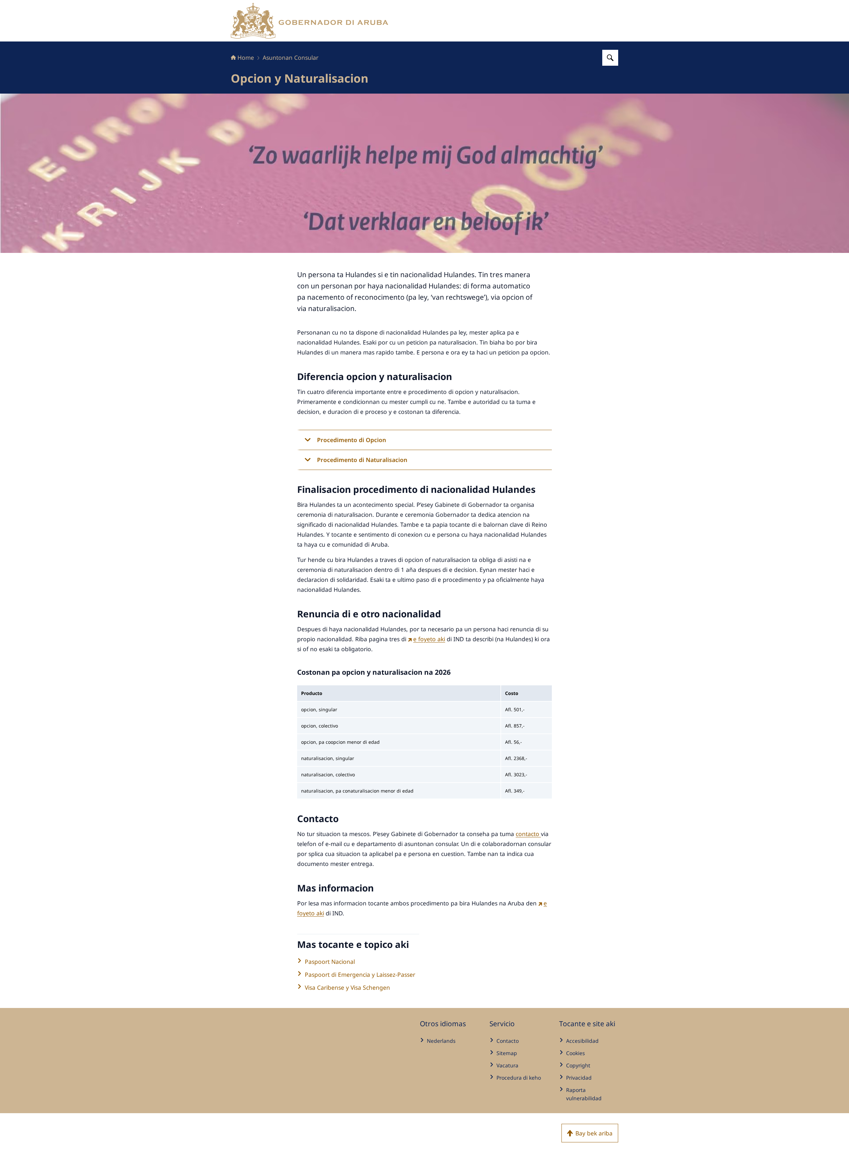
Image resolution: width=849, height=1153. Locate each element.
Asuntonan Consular (290, 57)
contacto (528, 834)
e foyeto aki (429, 639)
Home (245, 57)
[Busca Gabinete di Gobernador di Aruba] (610, 58)
